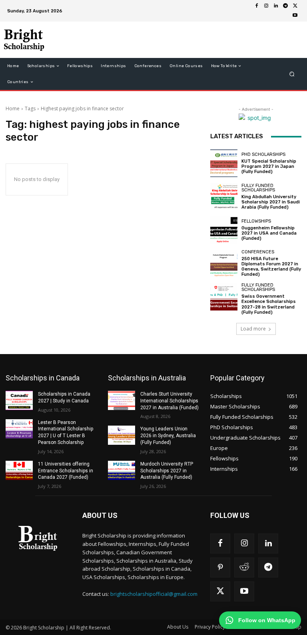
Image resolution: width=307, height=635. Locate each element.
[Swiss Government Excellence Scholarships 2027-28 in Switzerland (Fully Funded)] (223, 296)
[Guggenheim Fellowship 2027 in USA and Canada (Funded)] (223, 229)
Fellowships (256, 221)
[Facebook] (256, 6)
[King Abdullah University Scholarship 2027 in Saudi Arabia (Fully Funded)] (223, 196)
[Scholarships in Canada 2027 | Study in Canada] (19, 400)
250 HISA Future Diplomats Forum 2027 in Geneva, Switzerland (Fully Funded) (271, 266)
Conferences (257, 252)
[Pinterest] (220, 567)
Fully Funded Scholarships (258, 187)
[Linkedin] (276, 6)
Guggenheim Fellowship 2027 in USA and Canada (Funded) (269, 233)
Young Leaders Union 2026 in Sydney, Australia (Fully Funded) (168, 435)
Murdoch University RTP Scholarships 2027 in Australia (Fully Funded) (166, 470)
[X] (295, 6)
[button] (292, 74)
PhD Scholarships (263, 154)
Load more (253, 328)
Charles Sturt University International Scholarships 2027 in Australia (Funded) (169, 400)
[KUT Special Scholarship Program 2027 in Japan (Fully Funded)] (223, 163)
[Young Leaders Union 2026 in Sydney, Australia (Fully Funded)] (121, 435)
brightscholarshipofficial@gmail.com (153, 593)
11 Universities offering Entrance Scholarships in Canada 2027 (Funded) (65, 470)
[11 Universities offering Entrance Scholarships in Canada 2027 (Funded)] (19, 470)
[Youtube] (295, 15)
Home (13, 108)
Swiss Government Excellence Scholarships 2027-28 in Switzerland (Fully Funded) (268, 304)
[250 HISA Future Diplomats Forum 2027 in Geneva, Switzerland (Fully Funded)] (223, 263)
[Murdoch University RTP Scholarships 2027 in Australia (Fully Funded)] (121, 470)
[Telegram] (285, 6)
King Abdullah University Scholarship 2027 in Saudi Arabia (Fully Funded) (270, 202)
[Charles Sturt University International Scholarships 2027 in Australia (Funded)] (121, 400)
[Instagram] (266, 6)
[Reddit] (244, 567)
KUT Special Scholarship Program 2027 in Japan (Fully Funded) (268, 166)
